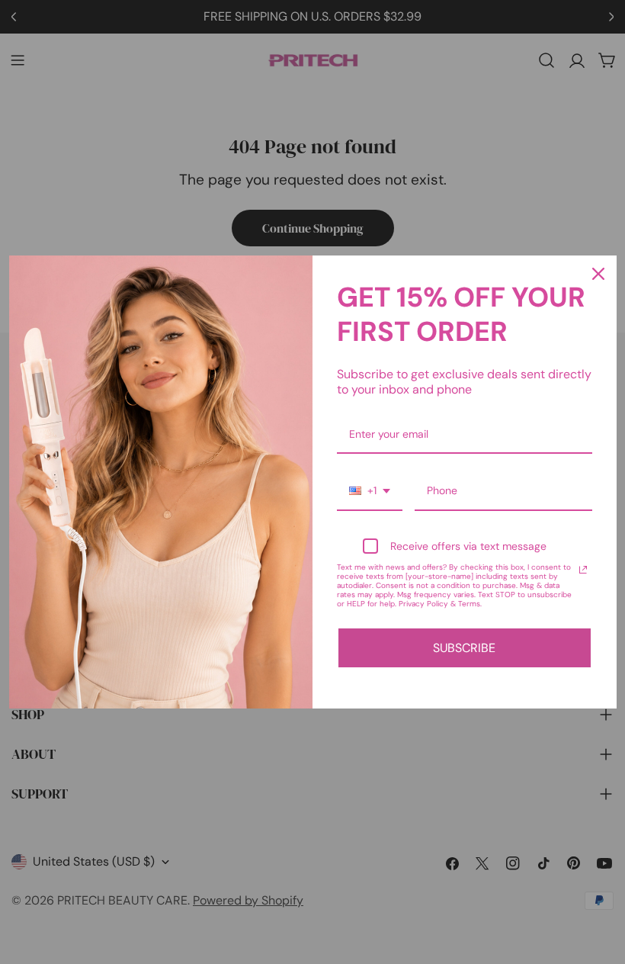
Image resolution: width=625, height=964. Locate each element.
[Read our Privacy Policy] (583, 570)
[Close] (598, 273)
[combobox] (369, 491)
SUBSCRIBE (464, 648)
